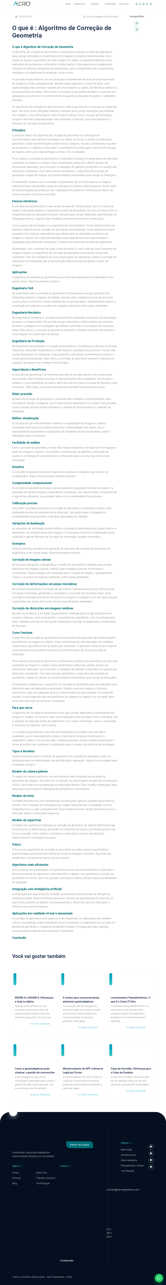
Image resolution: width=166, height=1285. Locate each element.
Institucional (79, 4)
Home (68, 4)
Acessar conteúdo (40, 1023)
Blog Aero (124, 4)
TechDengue (110, 4)
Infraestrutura (128, 1155)
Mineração (126, 1149)
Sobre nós (41, 1172)
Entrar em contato (79, 1144)
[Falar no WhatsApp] (159, 1278)
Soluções (95, 4)
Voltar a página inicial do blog (102, 16)
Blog (14, 1183)
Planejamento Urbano (132, 1165)
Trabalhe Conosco (46, 1178)
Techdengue (127, 1171)
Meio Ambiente (129, 1160)
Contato (16, 1178)
